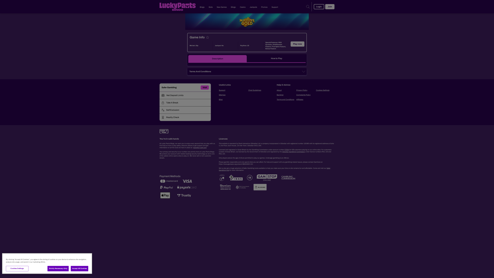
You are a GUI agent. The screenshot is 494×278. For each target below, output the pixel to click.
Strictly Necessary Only (58, 268)
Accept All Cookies (79, 268)
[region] (47, 263)
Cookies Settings (17, 268)
